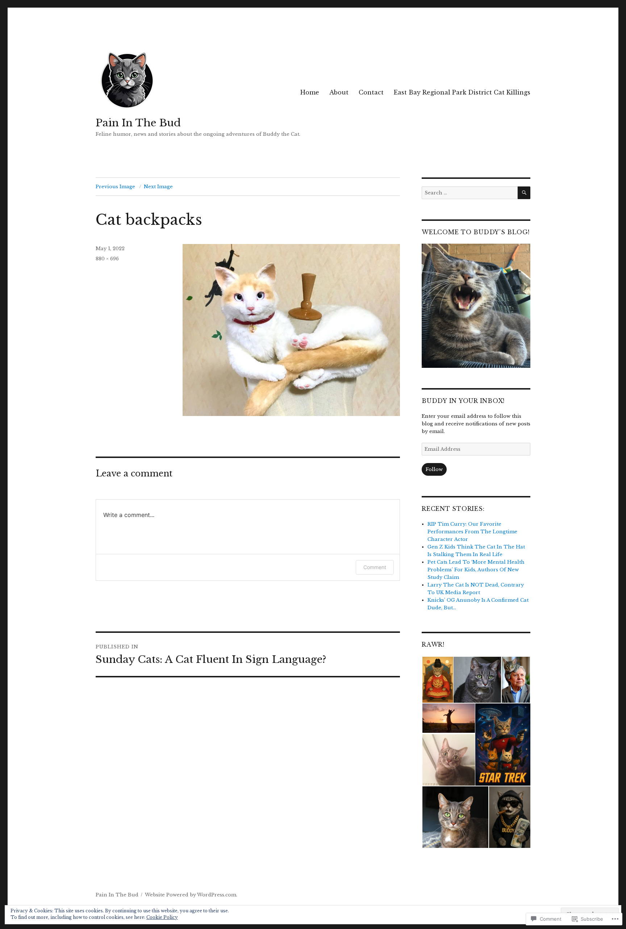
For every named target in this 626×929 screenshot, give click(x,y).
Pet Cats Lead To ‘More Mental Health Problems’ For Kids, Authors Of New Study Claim (476, 569)
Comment (374, 567)
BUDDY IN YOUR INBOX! (463, 400)
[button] (437, 680)
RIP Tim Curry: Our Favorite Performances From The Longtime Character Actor (472, 531)
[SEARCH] (524, 192)
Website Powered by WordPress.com (190, 895)
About (339, 92)
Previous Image (115, 187)
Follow (434, 469)
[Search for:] (470, 193)
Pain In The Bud (138, 123)
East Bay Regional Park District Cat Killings (462, 92)
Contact (371, 92)
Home (309, 92)
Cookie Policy (162, 917)
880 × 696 (107, 259)
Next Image (158, 187)
